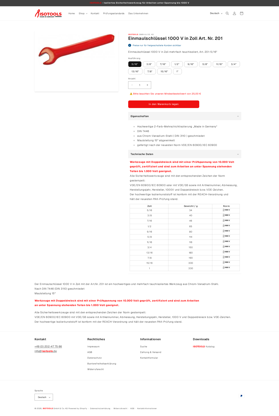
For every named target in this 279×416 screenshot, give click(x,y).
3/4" (234, 64)
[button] (83, 13)
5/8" (205, 64)
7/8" (149, 71)
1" (177, 71)
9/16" (191, 64)
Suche (143, 346)
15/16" (164, 71)
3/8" (149, 64)
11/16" (219, 64)
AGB (89, 352)
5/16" (135, 64)
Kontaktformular (149, 358)
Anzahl (131, 78)
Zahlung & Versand (150, 352)
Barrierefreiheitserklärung (101, 363)
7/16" (163, 64)
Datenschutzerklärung (100, 408)
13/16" (135, 71)
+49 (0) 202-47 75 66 (48, 346)
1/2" (177, 64)
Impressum (93, 346)
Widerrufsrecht (95, 369)
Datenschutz (94, 358)
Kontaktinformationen (147, 408)
